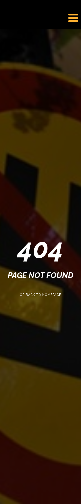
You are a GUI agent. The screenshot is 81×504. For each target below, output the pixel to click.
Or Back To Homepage (40, 295)
